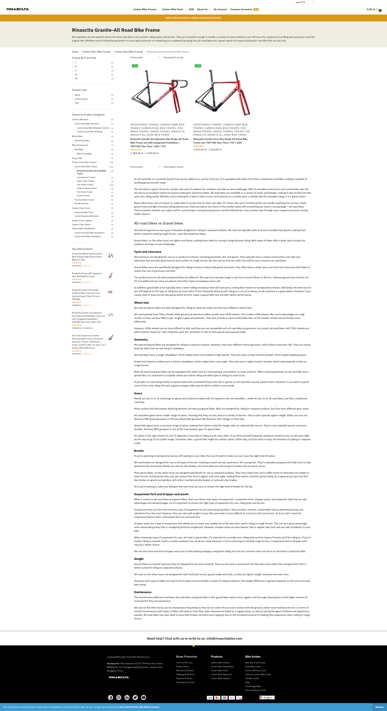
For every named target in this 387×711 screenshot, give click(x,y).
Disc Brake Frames (85, 184)
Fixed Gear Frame (85, 192)
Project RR (241, 131)
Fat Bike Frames (82, 203)
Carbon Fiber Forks (81, 208)
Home (75, 51)
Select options (159, 159)
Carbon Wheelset (80, 119)
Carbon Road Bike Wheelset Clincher (93, 128)
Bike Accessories (80, 145)
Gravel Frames (160, 131)
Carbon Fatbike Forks (84, 212)
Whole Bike (77, 136)
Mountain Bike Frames (84, 200)
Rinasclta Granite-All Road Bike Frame (157, 133)
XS (76, 78)
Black (77, 95)
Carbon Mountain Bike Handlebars (90, 232)
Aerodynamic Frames (144, 124)
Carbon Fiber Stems (81, 224)
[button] (374, 9)
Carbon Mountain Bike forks (87, 216)
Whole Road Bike (82, 140)
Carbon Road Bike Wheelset (87, 123)
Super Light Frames (85, 181)
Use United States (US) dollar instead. (139, 707)
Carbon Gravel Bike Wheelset (90, 131)
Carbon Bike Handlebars (83, 228)
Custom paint (81, 99)
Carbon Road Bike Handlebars (88, 236)
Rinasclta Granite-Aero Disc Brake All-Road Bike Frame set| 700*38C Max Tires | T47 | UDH (220, 140)
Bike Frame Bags (84, 153)
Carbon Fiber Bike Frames (96, 51)
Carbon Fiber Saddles (82, 220)
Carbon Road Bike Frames (129, 51)
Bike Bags (79, 149)
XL (76, 74)
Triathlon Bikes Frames (87, 188)
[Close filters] (114, 57)
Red (77, 102)
